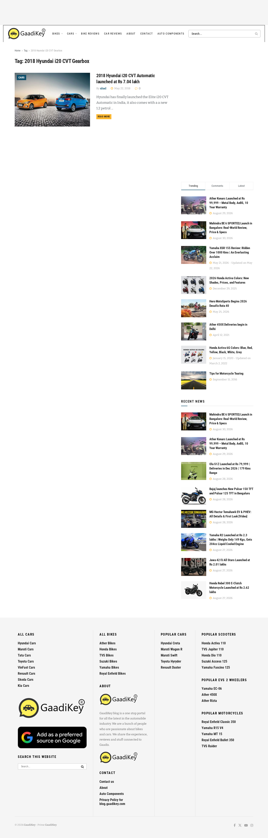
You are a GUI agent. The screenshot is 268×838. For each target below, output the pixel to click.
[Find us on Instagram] (251, 825)
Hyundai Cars (27, 643)
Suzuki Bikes (108, 661)
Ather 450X (209, 695)
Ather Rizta (209, 701)
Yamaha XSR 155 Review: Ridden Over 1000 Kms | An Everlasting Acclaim (229, 252)
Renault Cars (26, 674)
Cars (70, 33)
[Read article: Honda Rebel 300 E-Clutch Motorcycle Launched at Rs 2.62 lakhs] (193, 590)
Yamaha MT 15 (212, 734)
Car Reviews (113, 33)
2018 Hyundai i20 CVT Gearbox (46, 50)
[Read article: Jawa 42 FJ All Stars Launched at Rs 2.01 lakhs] (193, 567)
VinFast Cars (26, 667)
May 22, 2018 (122, 88)
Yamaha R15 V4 (212, 728)
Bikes (56, 33)
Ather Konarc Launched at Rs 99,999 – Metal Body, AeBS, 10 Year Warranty (228, 203)
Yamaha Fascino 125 (216, 667)
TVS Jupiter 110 (213, 649)
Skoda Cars (25, 680)
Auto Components (170, 33)
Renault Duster (171, 667)
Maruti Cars (26, 649)
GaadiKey (29, 824)
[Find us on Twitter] (240, 825)
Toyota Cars (26, 661)
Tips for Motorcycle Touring (226, 373)
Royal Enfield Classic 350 (219, 722)
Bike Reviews (90, 33)
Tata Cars (24, 655)
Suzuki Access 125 (214, 661)
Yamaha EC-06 (212, 689)
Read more (104, 116)
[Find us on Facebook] (235, 825)
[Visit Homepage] (27, 34)
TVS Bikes (106, 655)
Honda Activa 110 (214, 643)
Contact (146, 33)
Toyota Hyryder (171, 661)
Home (18, 50)
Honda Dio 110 (212, 655)
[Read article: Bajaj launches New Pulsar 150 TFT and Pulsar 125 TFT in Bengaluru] (193, 496)
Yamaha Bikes (109, 667)
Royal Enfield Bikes (112, 674)
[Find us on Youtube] (246, 825)
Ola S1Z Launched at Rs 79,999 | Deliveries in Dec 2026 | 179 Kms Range (230, 468)
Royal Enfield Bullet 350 (218, 740)
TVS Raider (209, 746)
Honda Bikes (108, 649)
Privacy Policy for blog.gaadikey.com (112, 802)
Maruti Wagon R (171, 649)
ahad (103, 88)
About (131, 33)
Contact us (106, 782)
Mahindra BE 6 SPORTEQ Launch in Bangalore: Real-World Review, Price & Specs (230, 227)
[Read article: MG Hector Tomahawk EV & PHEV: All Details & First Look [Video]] (193, 519)
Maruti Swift (169, 655)
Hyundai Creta (170, 643)
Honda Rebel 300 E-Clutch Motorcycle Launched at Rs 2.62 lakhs (229, 587)
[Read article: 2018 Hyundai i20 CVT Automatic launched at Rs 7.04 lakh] (52, 100)
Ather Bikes (107, 643)
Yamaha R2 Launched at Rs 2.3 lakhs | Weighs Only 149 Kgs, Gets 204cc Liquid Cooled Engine (230, 539)
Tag (25, 50)
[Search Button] (256, 33)
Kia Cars (23, 686)
